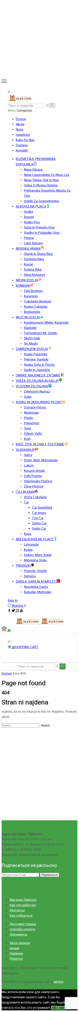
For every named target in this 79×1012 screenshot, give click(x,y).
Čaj (26, 502)
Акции (14, 948)
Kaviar (28, 264)
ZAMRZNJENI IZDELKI (32, 349)
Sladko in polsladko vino (42, 233)
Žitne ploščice (33, 486)
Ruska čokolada (35, 307)
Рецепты (16, 959)
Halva (28, 455)
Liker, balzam (33, 243)
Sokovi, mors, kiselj (37, 555)
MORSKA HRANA (28, 249)
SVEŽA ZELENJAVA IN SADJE (37, 381)
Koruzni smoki (34, 471)
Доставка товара (23, 924)
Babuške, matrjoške (37, 592)
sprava (58, 982)
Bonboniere (32, 312)
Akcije (20, 124)
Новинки (16, 953)
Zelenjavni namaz (37, 391)
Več (61, 1007)
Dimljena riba (34, 259)
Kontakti (22, 150)
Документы (18, 934)
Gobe (27, 397)
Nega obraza (33, 170)
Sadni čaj (39, 528)
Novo (19, 129)
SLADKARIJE (25, 450)
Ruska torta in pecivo (39, 365)
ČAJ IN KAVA (25, 492)
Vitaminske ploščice (38, 481)
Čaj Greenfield (42, 508)
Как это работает (23, 905)
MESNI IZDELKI (27, 280)
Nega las (46, 175)
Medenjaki (31, 413)
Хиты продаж (20, 943)
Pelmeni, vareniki (36, 359)
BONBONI (23, 286)
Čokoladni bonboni (37, 301)
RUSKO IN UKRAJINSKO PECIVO (39, 402)
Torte (27, 428)
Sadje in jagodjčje (37, 370)
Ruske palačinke (35, 354)
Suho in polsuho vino (39, 227)
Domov (21, 119)
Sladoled (30, 328)
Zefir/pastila (33, 476)
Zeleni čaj (39, 523)
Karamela (31, 296)
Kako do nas (25, 140)
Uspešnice (23, 135)
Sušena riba (33, 269)
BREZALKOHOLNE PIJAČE (35, 539)
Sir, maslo (31, 343)
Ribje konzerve (34, 275)
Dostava (22, 145)
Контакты (17, 910)
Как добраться (21, 915)
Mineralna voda (35, 560)
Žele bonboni (33, 291)
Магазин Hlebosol (23, 900)
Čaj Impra (39, 513)
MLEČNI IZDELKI (28, 317)
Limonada (31, 544)
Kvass (28, 550)
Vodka (28, 212)
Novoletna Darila (36, 587)
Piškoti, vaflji (33, 434)
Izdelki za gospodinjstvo (41, 201)
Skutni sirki (32, 338)
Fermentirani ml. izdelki (40, 333)
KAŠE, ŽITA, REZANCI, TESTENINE (40, 444)
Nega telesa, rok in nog (41, 180)
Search (45, 725)
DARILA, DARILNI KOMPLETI (36, 581)
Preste (28, 418)
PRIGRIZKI (23, 566)
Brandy (29, 217)
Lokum (29, 465)
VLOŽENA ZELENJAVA (32, 386)
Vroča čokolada (35, 497)
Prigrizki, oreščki (35, 571)
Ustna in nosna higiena (41, 185)
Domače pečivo (35, 407)
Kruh (27, 439)
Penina (29, 238)
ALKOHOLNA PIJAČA (31, 206)
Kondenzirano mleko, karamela (46, 323)
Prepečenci (31, 423)
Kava (27, 534)
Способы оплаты (22, 929)
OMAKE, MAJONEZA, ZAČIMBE (38, 375)
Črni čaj (38, 518)
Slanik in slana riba (38, 254)
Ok (54, 1007)
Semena (30, 576)
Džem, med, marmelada (41, 460)
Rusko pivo (32, 222)
